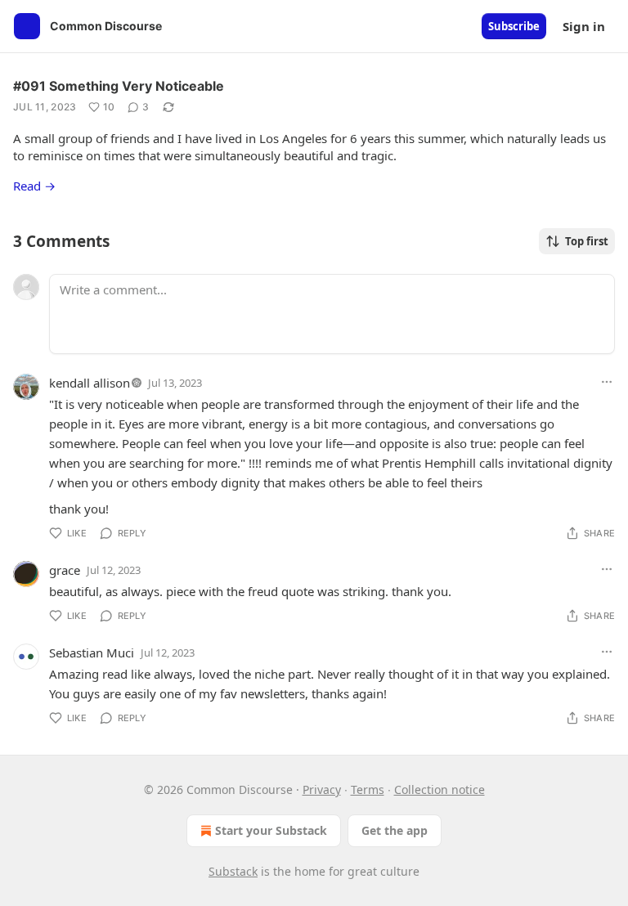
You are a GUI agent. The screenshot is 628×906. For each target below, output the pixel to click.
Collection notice (439, 789)
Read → (34, 185)
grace (64, 570)
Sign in (584, 26)
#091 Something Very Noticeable (118, 86)
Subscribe (514, 26)
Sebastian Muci (91, 652)
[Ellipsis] (607, 382)
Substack (233, 871)
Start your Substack (271, 830)
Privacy (322, 789)
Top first (586, 241)
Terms (367, 789)
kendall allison (89, 383)
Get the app (394, 830)
